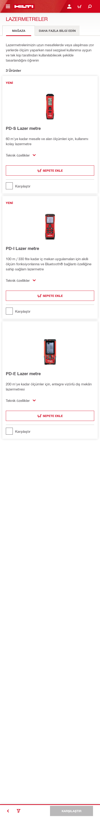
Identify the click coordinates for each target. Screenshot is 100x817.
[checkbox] (50, 186)
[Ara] (90, 6)
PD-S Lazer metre (23, 128)
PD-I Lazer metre (22, 248)
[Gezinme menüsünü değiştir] (8, 6)
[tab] (18, 31)
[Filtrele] (18, 811)
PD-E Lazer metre (23, 373)
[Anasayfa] (24, 6)
